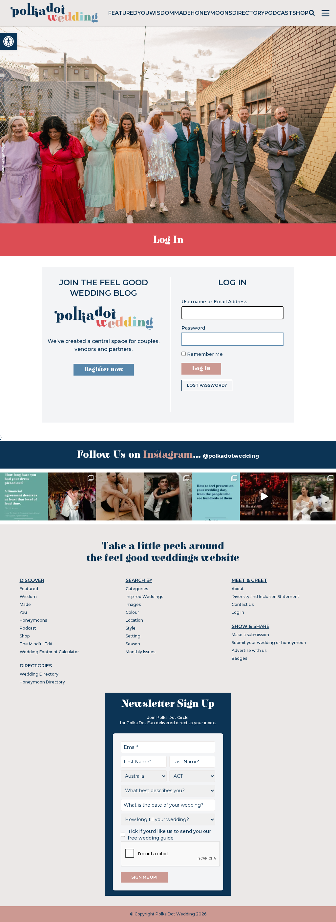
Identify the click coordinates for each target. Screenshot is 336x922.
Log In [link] (238, 612)
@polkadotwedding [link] (231, 456)
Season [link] (133, 643)
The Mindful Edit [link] (36, 643)
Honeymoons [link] (211, 13)
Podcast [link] (278, 13)
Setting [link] (133, 636)
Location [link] (134, 620)
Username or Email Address (214, 302)
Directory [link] (248, 13)
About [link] (238, 588)
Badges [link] (239, 658)
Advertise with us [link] (249, 650)
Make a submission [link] (250, 634)
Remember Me (204, 354)
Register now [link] (103, 369)
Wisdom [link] (161, 13)
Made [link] (182, 13)
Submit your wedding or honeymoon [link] (269, 642)
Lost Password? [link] (207, 385)
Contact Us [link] (243, 604)
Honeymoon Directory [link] (42, 682)
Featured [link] (122, 13)
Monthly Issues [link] (140, 651)
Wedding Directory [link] (39, 674)
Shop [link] (300, 13)
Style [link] (131, 628)
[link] (8, 41)
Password (193, 328)
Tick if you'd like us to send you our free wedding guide (169, 834)
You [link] (143, 13)
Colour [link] (132, 612)
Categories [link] (137, 588)
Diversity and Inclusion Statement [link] (265, 596)
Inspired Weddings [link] (144, 596)
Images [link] (133, 604)
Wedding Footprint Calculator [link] (49, 651)
